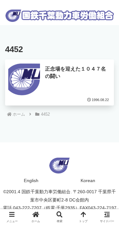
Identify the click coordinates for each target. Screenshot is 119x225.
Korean (88, 180)
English (31, 180)
